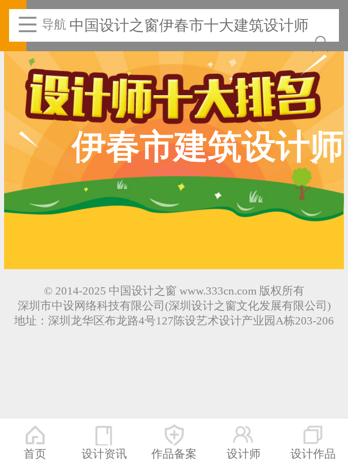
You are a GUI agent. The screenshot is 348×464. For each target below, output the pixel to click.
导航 (54, 24)
